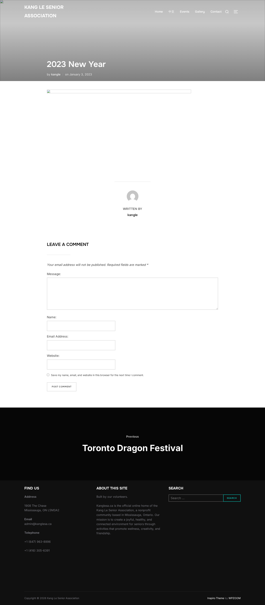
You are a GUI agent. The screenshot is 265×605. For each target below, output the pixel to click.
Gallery (200, 12)
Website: (53, 355)
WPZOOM (235, 598)
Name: (51, 317)
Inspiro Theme (215, 598)
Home (159, 12)
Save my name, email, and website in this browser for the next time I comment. (97, 375)
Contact (216, 12)
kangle (55, 74)
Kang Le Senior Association (44, 11)
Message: (54, 274)
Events (184, 12)
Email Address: (57, 336)
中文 (171, 12)
